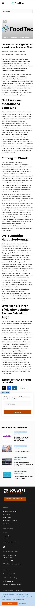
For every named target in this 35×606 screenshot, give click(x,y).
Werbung (5, 532)
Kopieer (23, 388)
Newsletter (6, 539)
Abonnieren (17, 412)
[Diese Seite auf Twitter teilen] (4, 388)
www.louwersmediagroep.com (13, 590)
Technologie (6, 514)
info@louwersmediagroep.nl (12, 564)
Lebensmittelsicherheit (10, 511)
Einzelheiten (22, 603)
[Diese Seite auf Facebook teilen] (9, 388)
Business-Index (7, 536)
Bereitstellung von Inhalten (11, 542)
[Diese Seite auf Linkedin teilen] (14, 388)
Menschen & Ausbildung (9, 51)
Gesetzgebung (7, 523)
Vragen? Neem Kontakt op (14, 498)
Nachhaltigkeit (7, 517)
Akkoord (10, 603)
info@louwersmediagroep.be (12, 584)
